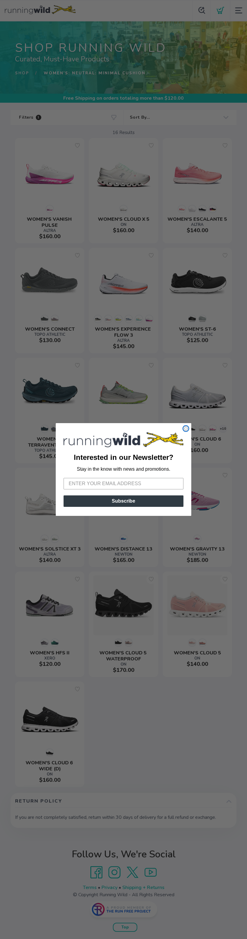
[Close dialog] (186, 429)
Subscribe (123, 501)
